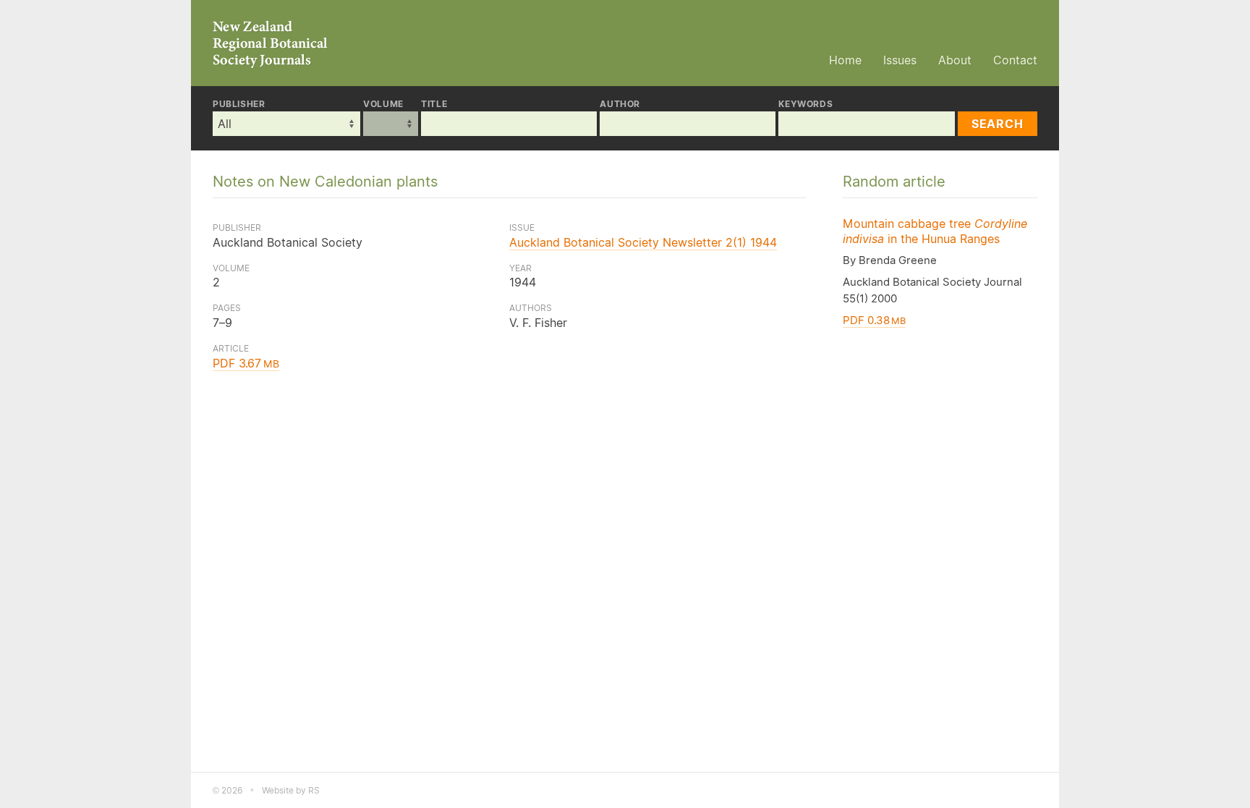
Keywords (805, 104)
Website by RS (291, 790)
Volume (383, 104)
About (954, 60)
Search (997, 123)
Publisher (239, 104)
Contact (1015, 60)
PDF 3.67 (246, 363)
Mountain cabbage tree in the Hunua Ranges (935, 231)
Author (620, 104)
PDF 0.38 (874, 320)
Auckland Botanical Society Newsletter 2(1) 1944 (643, 242)
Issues (900, 60)
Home (845, 60)
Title (434, 104)
